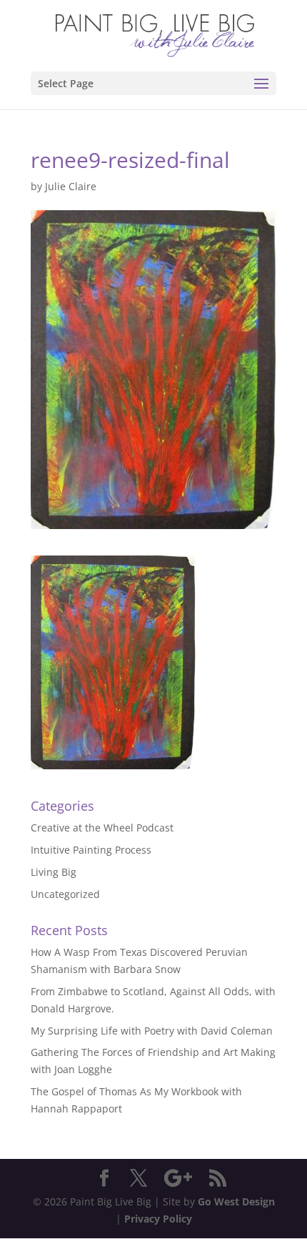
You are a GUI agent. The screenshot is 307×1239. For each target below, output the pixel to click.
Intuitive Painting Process (91, 850)
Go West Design (236, 1201)
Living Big (53, 872)
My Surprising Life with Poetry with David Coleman (152, 1030)
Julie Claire (70, 186)
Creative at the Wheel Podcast (102, 827)
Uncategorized (65, 894)
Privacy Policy (158, 1218)
